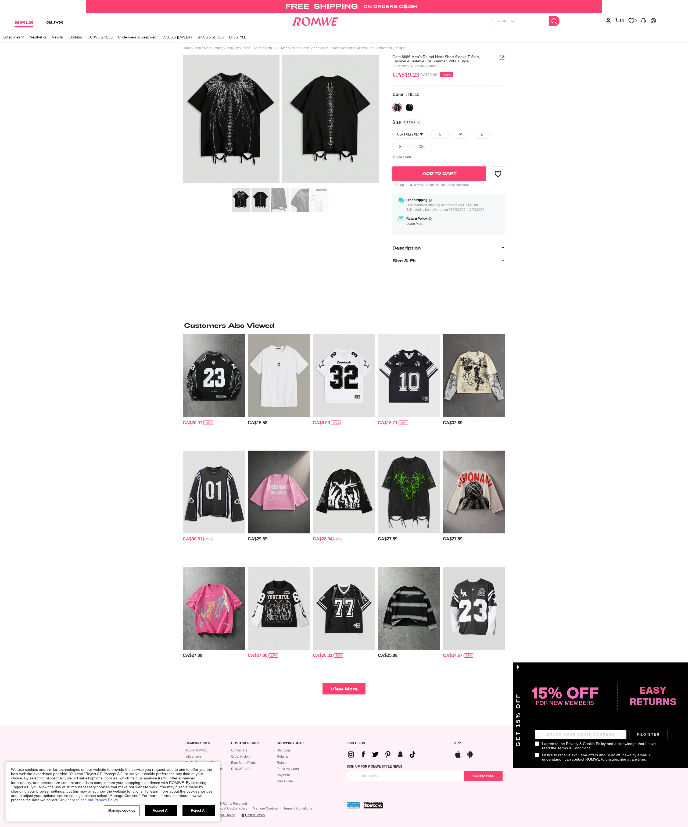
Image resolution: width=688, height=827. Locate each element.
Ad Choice (227, 815)
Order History (240, 756)
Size (403, 122)
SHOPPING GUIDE (291, 743)
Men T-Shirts (253, 48)
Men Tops (234, 48)
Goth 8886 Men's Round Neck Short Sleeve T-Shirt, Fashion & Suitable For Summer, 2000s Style (436, 59)
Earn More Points (243, 763)
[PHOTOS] (281, 120)
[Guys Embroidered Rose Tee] (279, 375)
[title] (344, 325)
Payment (283, 775)
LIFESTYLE (237, 37)
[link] (344, 6)
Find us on (356, 743)
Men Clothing (214, 48)
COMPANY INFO (197, 743)
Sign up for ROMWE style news (374, 766)
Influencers (193, 756)
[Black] (397, 107)
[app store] (458, 753)
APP (457, 743)
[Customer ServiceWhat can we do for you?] (643, 20)
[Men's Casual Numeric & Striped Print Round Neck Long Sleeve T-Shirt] (214, 492)
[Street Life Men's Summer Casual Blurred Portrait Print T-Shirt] (214, 608)
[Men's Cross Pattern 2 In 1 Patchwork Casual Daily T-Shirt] (474, 375)
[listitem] (214, 390)
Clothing (75, 37)
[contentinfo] (192, 423)
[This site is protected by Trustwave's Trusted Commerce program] (353, 805)
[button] (498, 173)
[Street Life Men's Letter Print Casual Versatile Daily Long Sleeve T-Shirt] (409, 608)
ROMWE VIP (240, 769)
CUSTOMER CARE (245, 743)
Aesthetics (38, 37)
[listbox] (608, 20)
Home (187, 48)
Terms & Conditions (298, 808)
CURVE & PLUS (100, 37)
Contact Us (239, 750)
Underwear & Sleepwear (138, 37)
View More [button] (344, 688)
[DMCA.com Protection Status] (373, 805)
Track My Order (288, 769)
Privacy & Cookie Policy (230, 808)
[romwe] (315, 20)
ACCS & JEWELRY (177, 37)
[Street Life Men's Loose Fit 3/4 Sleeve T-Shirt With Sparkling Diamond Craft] (279, 492)
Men (198, 48)
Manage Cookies (265, 808)
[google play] (470, 753)
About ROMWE (196, 750)
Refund (282, 763)
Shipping (283, 750)
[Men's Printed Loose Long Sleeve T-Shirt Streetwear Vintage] (474, 492)
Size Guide (285, 781)
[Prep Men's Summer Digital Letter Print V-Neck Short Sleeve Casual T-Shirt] (344, 608)
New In (57, 37)
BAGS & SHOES (211, 37)
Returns (282, 756)
